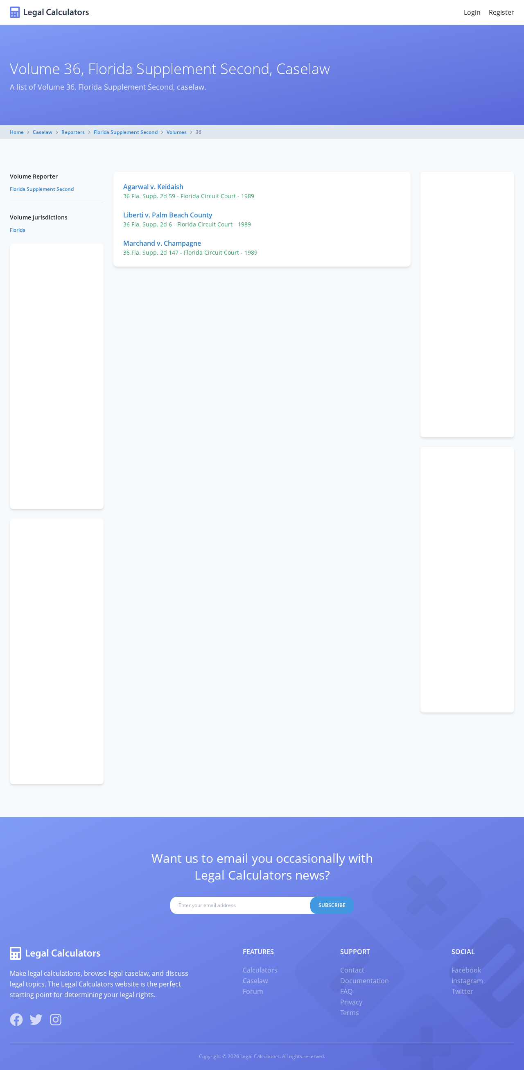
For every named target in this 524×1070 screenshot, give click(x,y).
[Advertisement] (467, 305)
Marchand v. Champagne (162, 243)
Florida (17, 229)
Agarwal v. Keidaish (153, 186)
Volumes (177, 132)
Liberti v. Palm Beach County (167, 214)
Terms (349, 1012)
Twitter (462, 991)
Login (472, 12)
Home (17, 132)
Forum (253, 991)
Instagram (467, 980)
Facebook (466, 970)
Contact (352, 970)
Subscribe (332, 905)
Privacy (351, 1002)
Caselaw (42, 132)
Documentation (364, 980)
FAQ (346, 991)
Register (501, 12)
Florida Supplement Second (126, 132)
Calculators (260, 970)
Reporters (73, 132)
